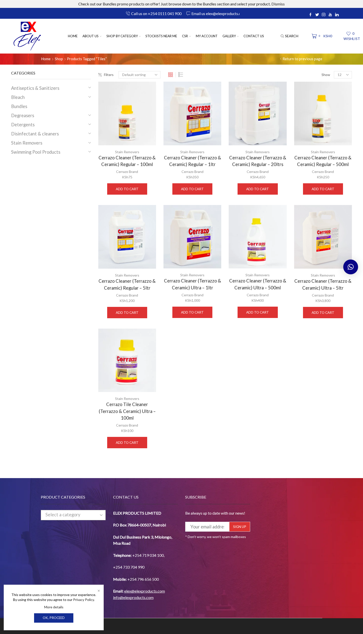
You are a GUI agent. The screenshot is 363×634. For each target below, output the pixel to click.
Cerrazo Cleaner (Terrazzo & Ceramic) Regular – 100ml (127, 161)
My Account (207, 36)
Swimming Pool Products (35, 152)
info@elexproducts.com (133, 597)
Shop (59, 58)
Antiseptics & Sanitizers (35, 88)
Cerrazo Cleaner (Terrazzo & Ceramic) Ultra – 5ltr (322, 284)
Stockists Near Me (161, 36)
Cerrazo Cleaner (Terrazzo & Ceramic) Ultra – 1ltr (192, 284)
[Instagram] (323, 15)
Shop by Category (122, 36)
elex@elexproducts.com (144, 591)
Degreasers (22, 115)
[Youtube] (330, 15)
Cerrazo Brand (127, 171)
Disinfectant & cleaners (35, 133)
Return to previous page (302, 58)
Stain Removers (127, 152)
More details (53, 607)
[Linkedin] (337, 15)
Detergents (23, 124)
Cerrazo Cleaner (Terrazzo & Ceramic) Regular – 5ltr (127, 284)
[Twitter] (317, 15)
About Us (90, 36)
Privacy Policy (83, 599)
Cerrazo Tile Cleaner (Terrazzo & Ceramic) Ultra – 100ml (127, 411)
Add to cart (127, 189)
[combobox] (73, 515)
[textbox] (68, 515)
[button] (350, 267)
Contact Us (253, 36)
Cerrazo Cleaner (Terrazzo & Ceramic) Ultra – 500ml (257, 284)
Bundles (19, 106)
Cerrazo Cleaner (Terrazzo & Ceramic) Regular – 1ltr (192, 161)
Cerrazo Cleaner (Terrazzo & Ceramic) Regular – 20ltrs (257, 161)
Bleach (18, 97)
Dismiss (278, 3)
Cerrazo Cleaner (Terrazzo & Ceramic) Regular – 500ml (322, 161)
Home (73, 36)
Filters (109, 75)
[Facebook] (310, 15)
